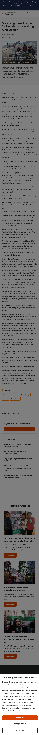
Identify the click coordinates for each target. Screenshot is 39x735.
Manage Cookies (19, 724)
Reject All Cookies (20, 730)
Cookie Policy (7, 711)
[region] (19, 704)
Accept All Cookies (20, 717)
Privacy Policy (18, 711)
